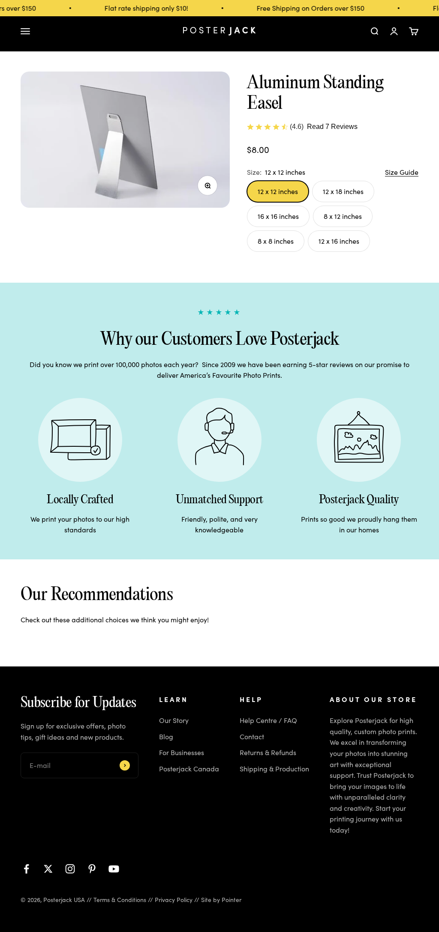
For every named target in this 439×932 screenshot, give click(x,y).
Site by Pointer (221, 900)
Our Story (174, 720)
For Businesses (181, 752)
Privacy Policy (173, 900)
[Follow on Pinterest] (92, 869)
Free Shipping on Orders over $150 (307, 7)
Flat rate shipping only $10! (142, 7)
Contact (252, 736)
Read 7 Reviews (332, 126)
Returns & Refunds (268, 752)
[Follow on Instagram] (70, 869)
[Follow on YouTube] (114, 869)
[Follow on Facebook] (26, 869)
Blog (166, 736)
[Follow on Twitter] (48, 869)
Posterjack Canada (189, 768)
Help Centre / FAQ (268, 720)
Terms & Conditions (119, 900)
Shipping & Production (274, 768)
